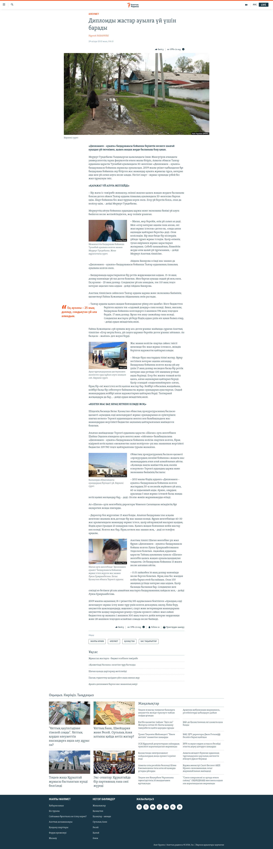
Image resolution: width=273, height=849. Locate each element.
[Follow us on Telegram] (166, 807)
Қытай (96, 833)
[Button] (159, 49)
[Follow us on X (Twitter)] (146, 807)
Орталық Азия (100, 822)
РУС (255, 5)
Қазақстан (98, 811)
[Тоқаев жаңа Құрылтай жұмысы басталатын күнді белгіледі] (69, 762)
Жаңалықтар (99, 806)
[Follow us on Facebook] (139, 807)
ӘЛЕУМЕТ (94, 14)
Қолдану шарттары (58, 827)
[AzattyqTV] (246, 5)
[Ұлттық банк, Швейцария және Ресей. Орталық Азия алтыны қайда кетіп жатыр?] (114, 713)
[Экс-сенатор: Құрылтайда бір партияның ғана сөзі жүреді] (114, 762)
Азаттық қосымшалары (60, 822)
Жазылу (53, 838)
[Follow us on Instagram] (159, 807)
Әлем (95, 838)
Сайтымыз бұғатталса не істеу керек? (67, 816)
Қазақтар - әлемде (102, 816)
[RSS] (173, 807)
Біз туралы (54, 811)
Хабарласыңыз (56, 806)
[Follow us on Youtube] (152, 807)
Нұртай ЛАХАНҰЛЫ (99, 36)
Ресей (96, 827)
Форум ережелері (58, 833)
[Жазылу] (179, 807)
